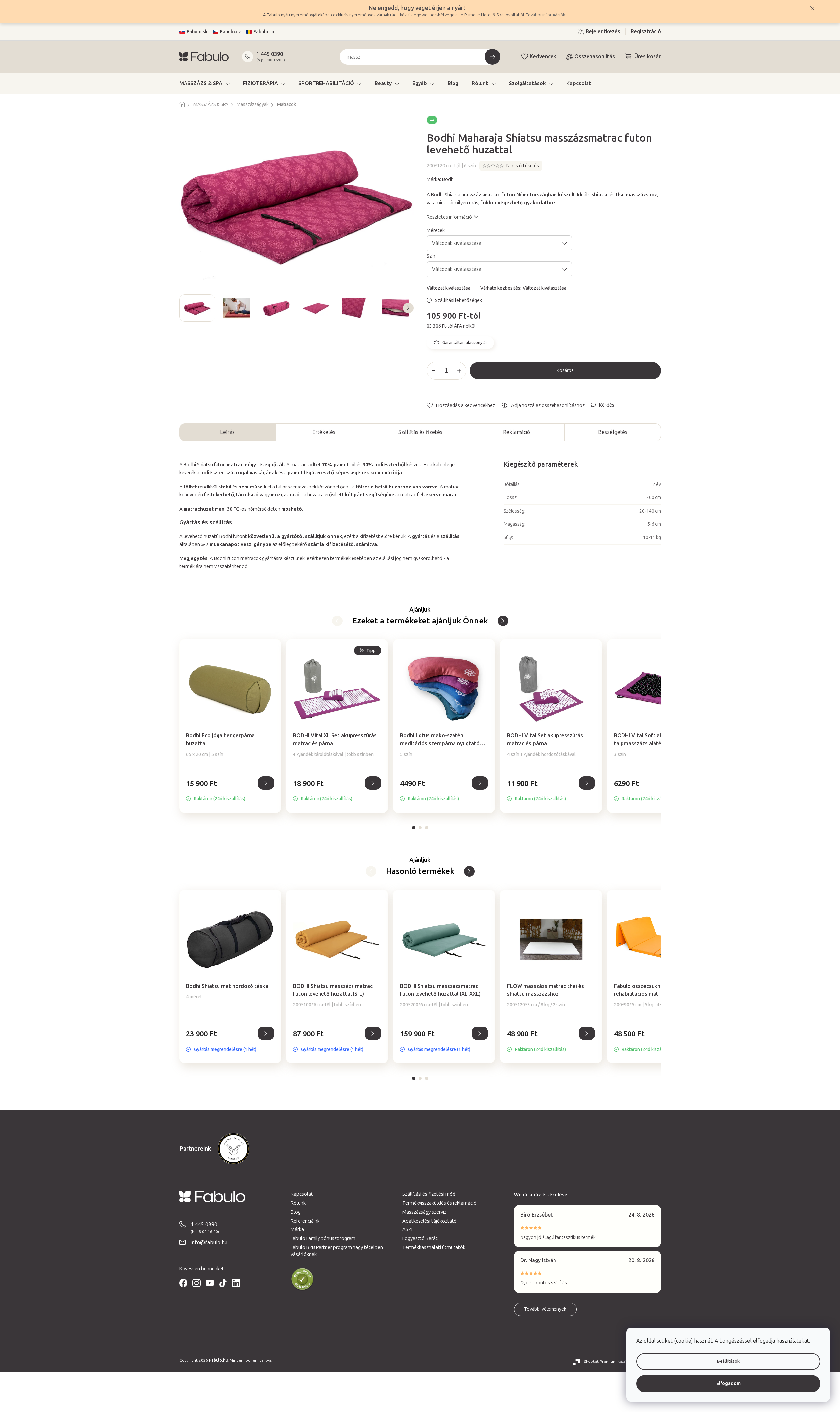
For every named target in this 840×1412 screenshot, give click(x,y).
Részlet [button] (266, 783)
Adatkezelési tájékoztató (429, 1221)
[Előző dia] (184, 308)
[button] (230, 790)
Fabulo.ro (263, 32)
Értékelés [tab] (323, 432)
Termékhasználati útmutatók (433, 1247)
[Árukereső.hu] (302, 1279)
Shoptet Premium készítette (610, 1361)
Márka (297, 1229)
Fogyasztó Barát (420, 1238)
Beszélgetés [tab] (612, 432)
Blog (296, 1212)
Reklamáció (516, 432)
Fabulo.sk (197, 32)
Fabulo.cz (230, 32)
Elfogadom (728, 1383)
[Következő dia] (408, 308)
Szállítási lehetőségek (458, 300)
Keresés (492, 57)
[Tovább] (337, 621)
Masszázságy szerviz (424, 1212)
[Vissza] (503, 621)
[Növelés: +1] (459, 370)
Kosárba (565, 370)
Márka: (440, 179)
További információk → (548, 14)
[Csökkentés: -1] (433, 370)
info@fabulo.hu (209, 1242)
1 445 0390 (269, 54)
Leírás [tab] (227, 432)
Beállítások (728, 1361)
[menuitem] (204, 83)
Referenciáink (305, 1221)
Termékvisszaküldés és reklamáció (439, 1203)
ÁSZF (408, 1229)
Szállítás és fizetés (420, 432)
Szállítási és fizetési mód (428, 1194)
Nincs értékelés (522, 166)
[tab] (413, 827)
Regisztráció (646, 31)
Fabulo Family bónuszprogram (323, 1238)
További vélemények (545, 1309)
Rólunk (298, 1203)
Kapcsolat (302, 1194)
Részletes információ (449, 217)
